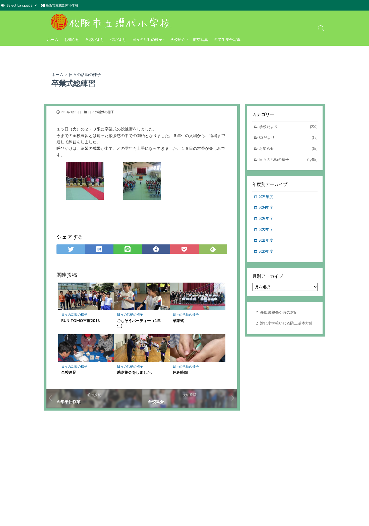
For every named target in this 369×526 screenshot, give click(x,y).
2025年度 (266, 196)
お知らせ (71, 39)
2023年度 (266, 218)
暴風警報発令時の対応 (279, 312)
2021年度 (266, 240)
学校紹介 (177, 39)
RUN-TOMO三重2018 (80, 320)
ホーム (52, 39)
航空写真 (200, 39)
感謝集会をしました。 (136, 372)
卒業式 (178, 320)
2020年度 (266, 251)
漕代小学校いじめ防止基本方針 (286, 323)
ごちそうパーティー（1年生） (139, 323)
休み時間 (180, 372)
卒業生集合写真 (227, 39)
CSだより (118, 39)
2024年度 (266, 207)
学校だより (94, 39)
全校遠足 (68, 372)
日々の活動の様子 (147, 39)
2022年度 (266, 229)
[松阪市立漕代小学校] (111, 22)
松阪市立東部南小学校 (62, 5)
